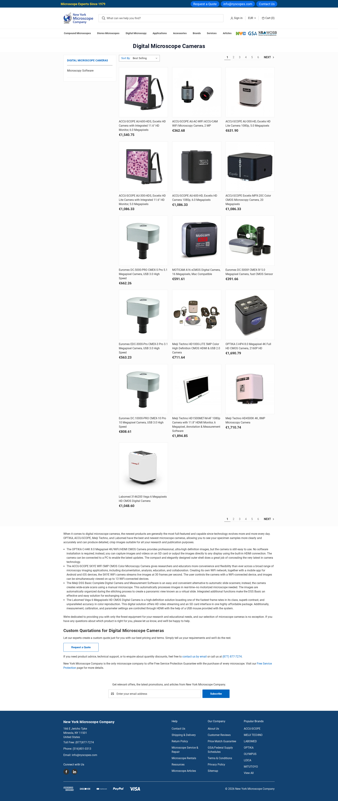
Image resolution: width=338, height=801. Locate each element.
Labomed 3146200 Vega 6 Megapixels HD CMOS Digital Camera (143, 499)
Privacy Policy (216, 764)
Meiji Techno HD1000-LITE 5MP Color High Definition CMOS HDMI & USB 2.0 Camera (196, 348)
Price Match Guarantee (222, 741)
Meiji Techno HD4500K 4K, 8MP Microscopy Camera (245, 420)
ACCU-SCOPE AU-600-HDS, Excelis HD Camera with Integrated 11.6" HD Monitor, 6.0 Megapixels (142, 126)
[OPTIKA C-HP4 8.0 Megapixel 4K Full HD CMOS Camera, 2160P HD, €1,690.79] (250, 315)
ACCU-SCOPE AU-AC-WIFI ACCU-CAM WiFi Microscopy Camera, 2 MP (195, 123)
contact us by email (194, 656)
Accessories (180, 33)
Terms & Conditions (220, 758)
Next (268, 57)
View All (249, 773)
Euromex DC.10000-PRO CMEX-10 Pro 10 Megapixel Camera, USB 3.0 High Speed (142, 422)
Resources (178, 764)
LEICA (247, 760)
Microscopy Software (80, 70)
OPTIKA (249, 747)
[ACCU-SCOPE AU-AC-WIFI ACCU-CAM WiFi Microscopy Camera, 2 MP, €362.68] (197, 92)
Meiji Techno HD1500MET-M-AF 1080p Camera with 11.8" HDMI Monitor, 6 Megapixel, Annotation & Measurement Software (196, 425)
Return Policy (180, 741)
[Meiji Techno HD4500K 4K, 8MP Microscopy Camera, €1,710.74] (250, 389)
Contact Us (267, 4)
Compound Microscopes (77, 33)
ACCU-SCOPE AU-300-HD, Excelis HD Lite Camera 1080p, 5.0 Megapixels (248, 123)
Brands (197, 33)
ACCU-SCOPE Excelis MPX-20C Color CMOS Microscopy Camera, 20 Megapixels (248, 200)
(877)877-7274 (84, 742)
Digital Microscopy (136, 33)
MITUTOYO (251, 766)
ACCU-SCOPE (252, 728)
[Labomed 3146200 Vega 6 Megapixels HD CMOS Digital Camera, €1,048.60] (143, 467)
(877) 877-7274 (232, 656)
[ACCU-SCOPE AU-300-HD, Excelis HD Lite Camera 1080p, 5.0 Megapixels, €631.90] (250, 92)
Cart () (270, 18)
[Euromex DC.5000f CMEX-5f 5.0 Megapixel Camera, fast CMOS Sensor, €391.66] (250, 240)
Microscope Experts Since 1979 (83, 4)
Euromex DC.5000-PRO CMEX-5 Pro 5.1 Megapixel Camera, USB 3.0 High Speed (143, 274)
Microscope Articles (184, 771)
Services (212, 33)
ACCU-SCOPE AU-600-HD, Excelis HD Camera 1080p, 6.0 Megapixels (194, 198)
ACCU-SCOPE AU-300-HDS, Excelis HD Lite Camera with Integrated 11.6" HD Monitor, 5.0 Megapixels (142, 200)
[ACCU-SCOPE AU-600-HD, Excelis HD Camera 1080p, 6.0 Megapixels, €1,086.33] (197, 166)
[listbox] (145, 58)
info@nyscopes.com (237, 4)
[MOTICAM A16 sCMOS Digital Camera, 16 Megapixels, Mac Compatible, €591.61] (197, 240)
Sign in (238, 18)
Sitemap (213, 771)
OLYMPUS (250, 754)
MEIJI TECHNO (253, 735)
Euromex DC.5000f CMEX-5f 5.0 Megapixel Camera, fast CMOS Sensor (249, 272)
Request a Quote (205, 4)
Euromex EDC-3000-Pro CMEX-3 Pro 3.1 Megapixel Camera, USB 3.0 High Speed (143, 348)
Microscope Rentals (184, 758)
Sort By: (125, 58)
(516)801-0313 (82, 748)
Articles (227, 33)
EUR (251, 18)
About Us (213, 728)
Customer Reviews (219, 735)
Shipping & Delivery (184, 735)
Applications (160, 33)
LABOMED (250, 741)
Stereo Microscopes (108, 33)
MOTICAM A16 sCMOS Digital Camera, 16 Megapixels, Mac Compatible (196, 272)
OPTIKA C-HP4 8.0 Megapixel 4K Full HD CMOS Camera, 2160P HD (248, 346)
